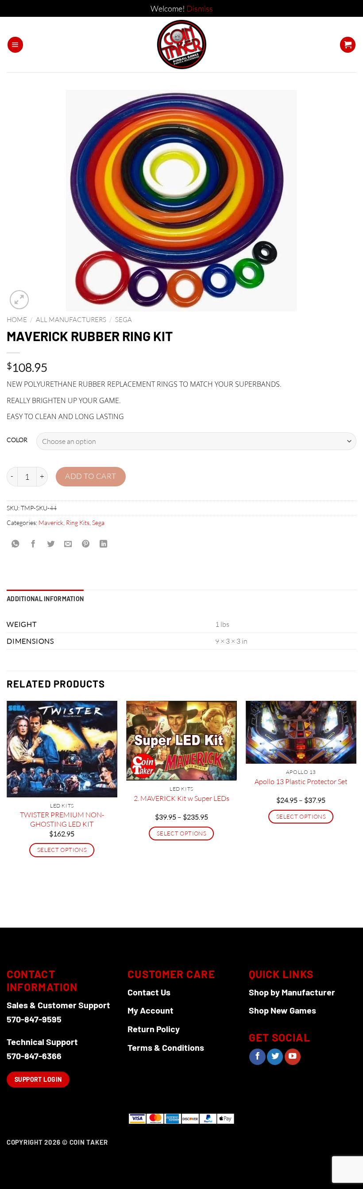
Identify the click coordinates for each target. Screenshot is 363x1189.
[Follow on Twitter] (275, 1057)
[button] (15, 45)
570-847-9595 (34, 1019)
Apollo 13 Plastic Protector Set (301, 781)
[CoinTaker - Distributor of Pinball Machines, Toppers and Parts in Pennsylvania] (182, 44)
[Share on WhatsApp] (15, 544)
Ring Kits (77, 522)
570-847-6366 (34, 1055)
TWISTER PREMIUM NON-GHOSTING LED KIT (62, 819)
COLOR (17, 440)
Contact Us (148, 992)
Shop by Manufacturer (292, 992)
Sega (123, 319)
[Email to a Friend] (68, 544)
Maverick (51, 522)
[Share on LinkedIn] (103, 544)
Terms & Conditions (165, 1047)
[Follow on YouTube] (293, 1057)
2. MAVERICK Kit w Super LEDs (181, 798)
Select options (62, 849)
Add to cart (90, 476)
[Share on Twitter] (50, 544)
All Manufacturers (71, 319)
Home (17, 319)
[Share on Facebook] (33, 544)
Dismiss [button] (199, 8)
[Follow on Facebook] (257, 1057)
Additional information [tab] (45, 598)
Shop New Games (282, 1010)
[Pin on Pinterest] (86, 544)
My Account (150, 1010)
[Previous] (7, 813)
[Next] (356, 813)
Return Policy (153, 1028)
